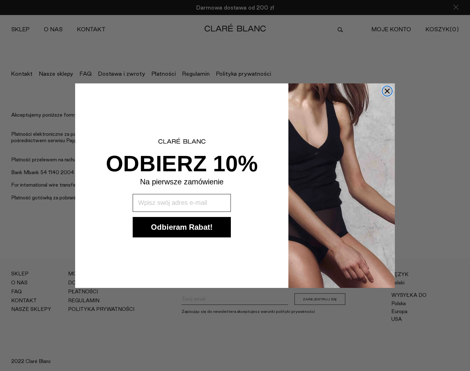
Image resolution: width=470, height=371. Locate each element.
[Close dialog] (387, 91)
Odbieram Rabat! (182, 226)
